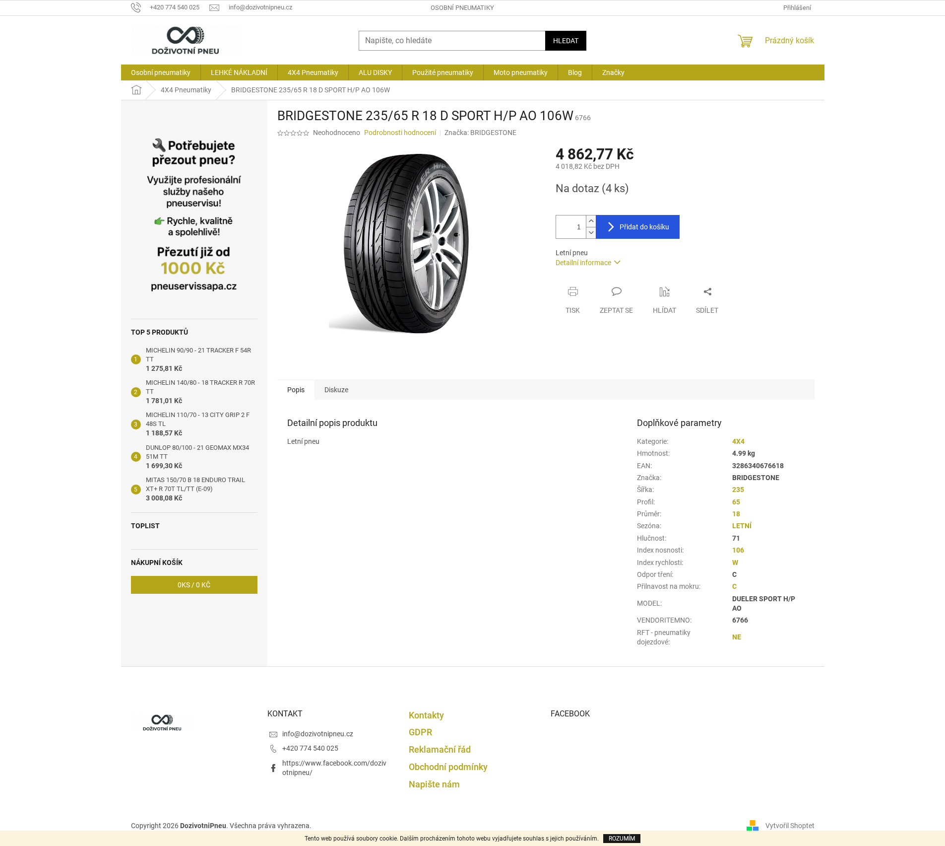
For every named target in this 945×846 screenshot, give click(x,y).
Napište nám (434, 784)
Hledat (565, 41)
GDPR (420, 732)
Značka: (480, 133)
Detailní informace (583, 263)
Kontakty (426, 715)
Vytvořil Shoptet (790, 825)
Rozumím (622, 838)
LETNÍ (742, 526)
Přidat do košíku (644, 227)
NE (736, 637)
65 (736, 502)
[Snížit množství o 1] (591, 232)
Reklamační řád (440, 749)
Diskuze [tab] (336, 390)
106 (738, 550)
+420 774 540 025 (310, 748)
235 (738, 490)
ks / (194, 585)
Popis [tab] (296, 390)
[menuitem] (160, 72)
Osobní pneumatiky (462, 7)
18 (736, 514)
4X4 (738, 441)
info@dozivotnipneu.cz (317, 734)
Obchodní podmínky (448, 767)
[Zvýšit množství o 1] (591, 221)
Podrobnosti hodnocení (400, 133)
